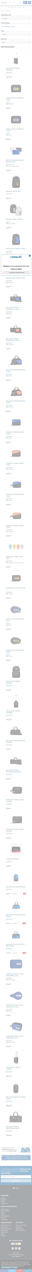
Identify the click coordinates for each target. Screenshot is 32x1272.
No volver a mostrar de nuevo (16, 272)
